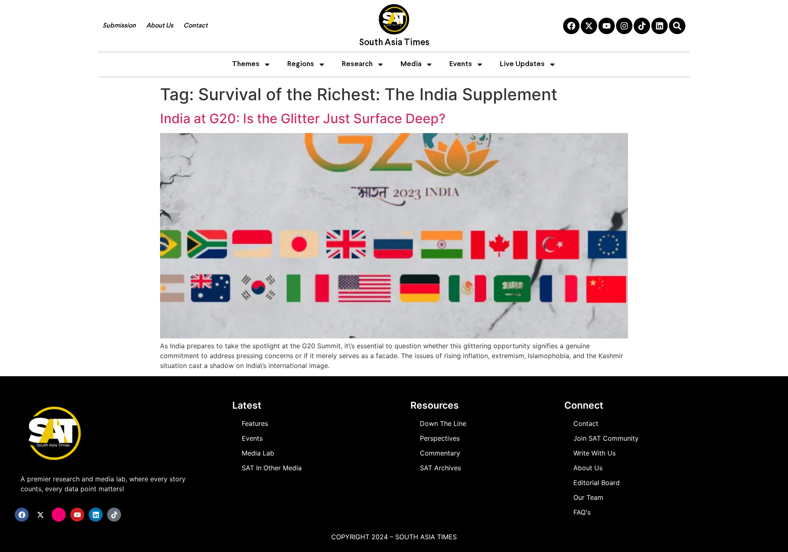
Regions (300, 64)
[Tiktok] (642, 26)
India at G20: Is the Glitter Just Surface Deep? (303, 118)
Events (460, 64)
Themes (245, 64)
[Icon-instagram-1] (59, 515)
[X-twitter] (589, 26)
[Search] (677, 26)
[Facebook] (571, 26)
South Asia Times (394, 43)
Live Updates (522, 64)
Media (411, 64)
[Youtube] (606, 26)
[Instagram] (624, 26)
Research (357, 64)
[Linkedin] (659, 26)
